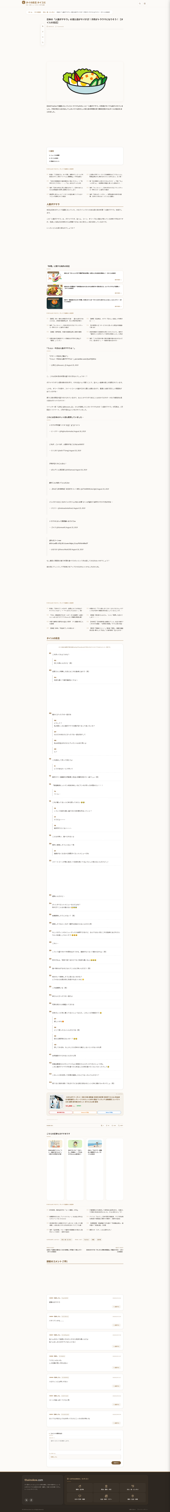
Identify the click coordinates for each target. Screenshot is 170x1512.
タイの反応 (37, 12)
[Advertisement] (102, 45)
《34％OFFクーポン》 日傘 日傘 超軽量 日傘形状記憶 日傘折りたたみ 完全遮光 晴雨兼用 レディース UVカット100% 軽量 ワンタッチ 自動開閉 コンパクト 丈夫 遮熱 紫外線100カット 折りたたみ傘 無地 (92, 1099)
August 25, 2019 (72, 365)
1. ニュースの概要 (54, 155)
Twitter (86, 1239)
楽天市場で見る (61, 1112)
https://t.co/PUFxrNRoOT (78, 543)
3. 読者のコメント (54, 161)
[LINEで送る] (43, 37)
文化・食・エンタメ (49, 12)
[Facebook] (31, 1500)
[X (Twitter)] (26, 1500)
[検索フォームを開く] (140, 3)
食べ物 (99, 1239)
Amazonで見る (85, 1112)
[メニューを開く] (145, 3)
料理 (93, 1239)
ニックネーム (52, 1453)
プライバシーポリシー (142, 1509)
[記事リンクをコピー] (43, 42)
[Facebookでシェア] (43, 32)
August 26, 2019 (80, 431)
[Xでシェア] (43, 26)
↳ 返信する (116, 1306)
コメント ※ (52, 1437)
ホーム (30, 12)
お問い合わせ (132, 1509)
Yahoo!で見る (109, 1112)
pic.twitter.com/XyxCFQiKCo (85, 359)
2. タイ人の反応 (53, 158)
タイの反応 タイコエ (36, 2)
